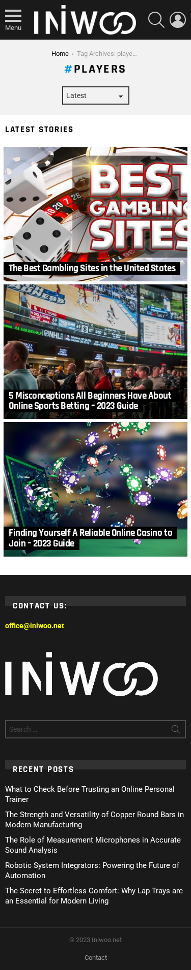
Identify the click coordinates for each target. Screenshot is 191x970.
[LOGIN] (178, 20)
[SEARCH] (156, 20)
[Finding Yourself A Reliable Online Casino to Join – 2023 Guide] (95, 489)
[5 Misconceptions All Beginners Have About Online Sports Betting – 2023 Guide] (95, 351)
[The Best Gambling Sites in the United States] (95, 214)
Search (176, 731)
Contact (96, 957)
